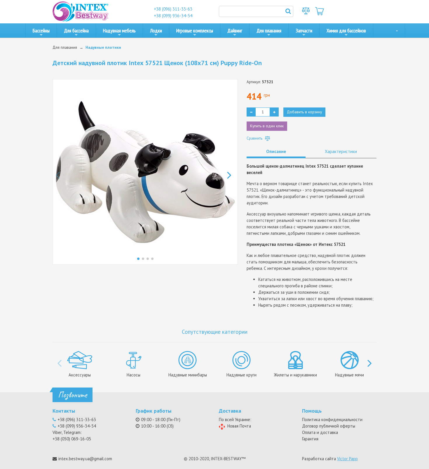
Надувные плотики (103, 47)
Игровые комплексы (194, 30)
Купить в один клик (267, 125)
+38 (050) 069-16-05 (72, 439)
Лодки (156, 30)
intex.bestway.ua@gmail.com (85, 458)
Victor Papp (347, 458)
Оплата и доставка (320, 432)
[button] (231, 172)
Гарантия (310, 439)
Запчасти (304, 30)
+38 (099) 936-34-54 (173, 15)
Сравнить (255, 138)
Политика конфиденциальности (332, 419)
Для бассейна (76, 30)
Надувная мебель (119, 30)
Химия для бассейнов (346, 30)
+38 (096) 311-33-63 (173, 9)
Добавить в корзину (304, 111)
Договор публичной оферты (328, 426)
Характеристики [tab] (341, 151)
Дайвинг (234, 30)
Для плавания (269, 30)
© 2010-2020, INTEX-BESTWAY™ (214, 458)
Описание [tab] (276, 151)
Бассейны (41, 30)
